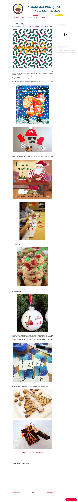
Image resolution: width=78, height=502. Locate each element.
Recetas (43, 17)
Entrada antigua (50, 492)
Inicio (33, 492)
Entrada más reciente (16, 492)
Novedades (16, 17)
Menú (23, 17)
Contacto (37, 17)
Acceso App (29, 17)
